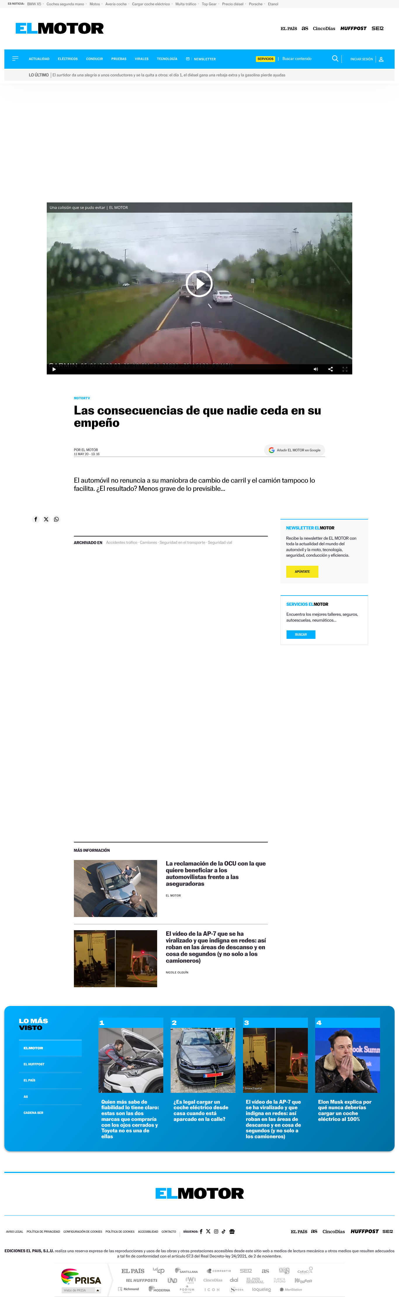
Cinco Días (212, 1280)
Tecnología (167, 59)
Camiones (148, 542)
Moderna (158, 1289)
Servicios (265, 59)
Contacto (169, 1232)
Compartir (330, 369)
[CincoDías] (324, 29)
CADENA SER (33, 1113)
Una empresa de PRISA (81, 1276)
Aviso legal (14, 1232)
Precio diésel (233, 4)
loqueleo (262, 1289)
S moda (236, 1289)
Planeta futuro (277, 1280)
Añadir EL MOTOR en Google (298, 450)
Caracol (303, 1271)
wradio (189, 1280)
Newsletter (204, 59)
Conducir (94, 59)
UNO (173, 1280)
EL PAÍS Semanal (255, 1280)
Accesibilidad (148, 1232)
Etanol (273, 4)
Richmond (129, 1289)
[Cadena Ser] (378, 29)
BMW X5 (34, 4)
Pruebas (119, 59)
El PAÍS (132, 1271)
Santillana (188, 1271)
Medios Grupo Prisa (81, 1290)
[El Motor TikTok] (223, 1232)
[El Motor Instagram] (216, 1232)
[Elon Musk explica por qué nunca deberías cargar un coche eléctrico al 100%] (347, 1091)
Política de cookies (120, 1232)
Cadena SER (244, 1271)
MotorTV (82, 398)
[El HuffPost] (353, 29)
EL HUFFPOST (34, 1064)
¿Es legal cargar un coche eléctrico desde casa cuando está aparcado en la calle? (201, 1110)
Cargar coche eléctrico (151, 4)
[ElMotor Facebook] (201, 1232)
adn (282, 1271)
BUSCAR (301, 635)
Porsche (256, 4)
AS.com (263, 1271)
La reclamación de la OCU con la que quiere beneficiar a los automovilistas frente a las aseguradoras (216, 873)
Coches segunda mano (66, 4)
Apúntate (302, 572)
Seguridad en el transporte (182, 542)
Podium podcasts (186, 1289)
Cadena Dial (234, 1280)
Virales (141, 59)
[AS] (305, 29)
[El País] (289, 29)
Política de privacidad (43, 1232)
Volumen (315, 369)
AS (26, 1097)
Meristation (290, 1289)
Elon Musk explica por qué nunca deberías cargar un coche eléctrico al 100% (345, 1110)
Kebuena (298, 1280)
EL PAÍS (29, 1080)
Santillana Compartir (219, 1271)
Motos (95, 4)
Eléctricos (68, 59)
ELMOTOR (33, 1048)
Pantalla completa (345, 369)
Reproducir (199, 283)
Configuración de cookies (82, 1232)
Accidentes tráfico (121, 542)
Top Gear (210, 4)
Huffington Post (140, 1280)
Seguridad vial (220, 542)
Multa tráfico (186, 4)
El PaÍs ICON (211, 1289)
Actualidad (39, 59)
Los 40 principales (161, 1271)
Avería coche (116, 4)
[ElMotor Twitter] (208, 1232)
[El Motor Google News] (232, 1232)
